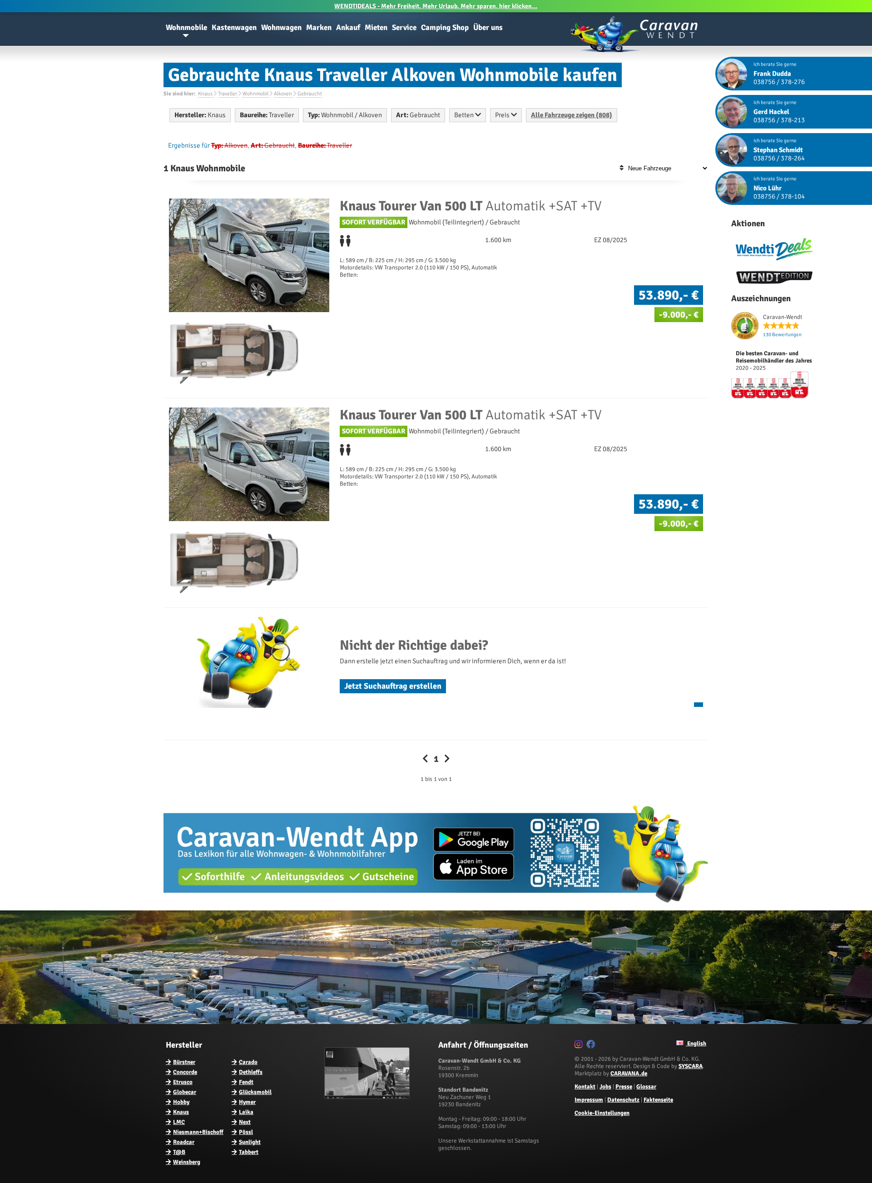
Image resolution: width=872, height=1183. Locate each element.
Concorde (185, 1072)
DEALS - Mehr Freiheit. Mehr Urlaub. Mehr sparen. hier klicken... (435, 6)
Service (404, 27)
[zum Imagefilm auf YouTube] (368, 1097)
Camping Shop (445, 27)
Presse (623, 1086)
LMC (179, 1122)
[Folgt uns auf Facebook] (592, 1045)
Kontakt (585, 1086)
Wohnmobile (186, 27)
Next (245, 1122)
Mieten (376, 27)
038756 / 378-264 (779, 158)
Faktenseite (658, 1099)
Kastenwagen (234, 27)
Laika (246, 1112)
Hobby (181, 1102)
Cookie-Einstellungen (602, 1113)
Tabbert (248, 1152)
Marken (319, 27)
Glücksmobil (255, 1092)
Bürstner (184, 1062)
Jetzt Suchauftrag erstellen (392, 686)
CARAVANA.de (628, 1073)
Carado (248, 1062)
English (696, 1043)
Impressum (589, 1099)
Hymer (247, 1102)
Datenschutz (623, 1099)
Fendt (246, 1082)
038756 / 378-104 (779, 196)
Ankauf (348, 27)
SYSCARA (691, 1066)
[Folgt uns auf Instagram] (580, 1045)
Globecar (184, 1092)
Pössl (246, 1132)
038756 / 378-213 (779, 120)
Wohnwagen (281, 27)
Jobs (605, 1086)
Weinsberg (186, 1162)
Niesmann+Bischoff (198, 1132)
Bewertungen (782, 335)
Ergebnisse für (189, 145)
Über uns (488, 27)
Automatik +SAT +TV (471, 206)
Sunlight (250, 1142)
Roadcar (183, 1142)
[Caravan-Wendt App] (436, 905)
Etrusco (183, 1082)
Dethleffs (251, 1072)
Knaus (181, 1112)
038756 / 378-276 (779, 82)
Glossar (646, 1086)
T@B (179, 1152)
